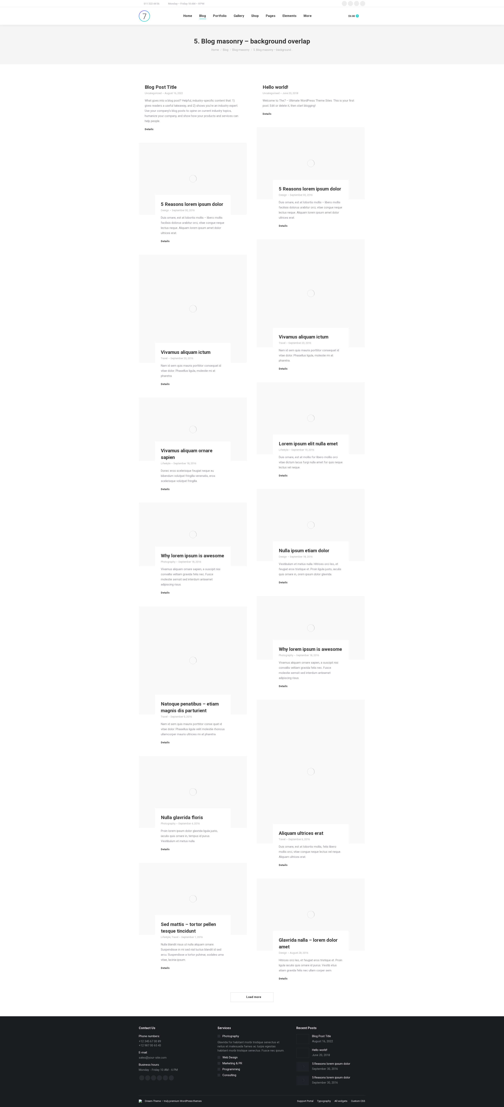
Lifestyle (283, 449)
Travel (282, 342)
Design (283, 194)
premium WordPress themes (185, 1101)
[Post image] (302, 1039)
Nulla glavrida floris (182, 817)
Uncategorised (271, 93)
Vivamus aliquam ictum (303, 337)
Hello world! (275, 87)
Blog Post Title (161, 87)
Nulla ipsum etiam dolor (304, 550)
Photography (168, 561)
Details (149, 129)
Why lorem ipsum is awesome (192, 556)
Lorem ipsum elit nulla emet (308, 444)
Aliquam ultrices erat (301, 833)
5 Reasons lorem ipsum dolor (310, 189)
